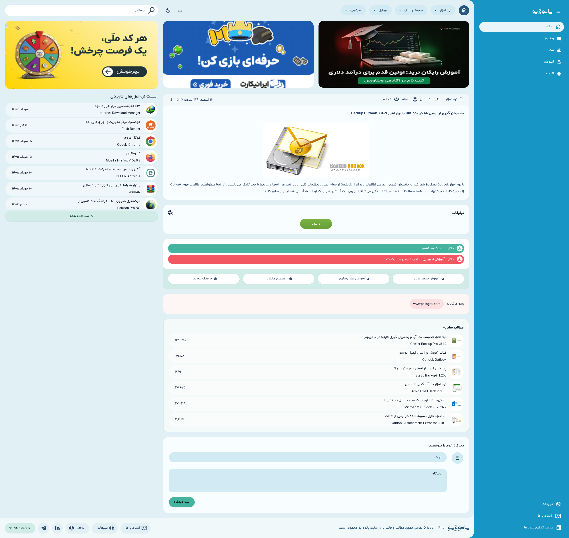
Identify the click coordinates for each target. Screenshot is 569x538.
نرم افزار (451, 99)
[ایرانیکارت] (238, 55)
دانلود (316, 223)
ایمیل (423, 99)
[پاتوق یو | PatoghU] (542, 11)
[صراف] (81, 55)
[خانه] (464, 10)
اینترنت (436, 99)
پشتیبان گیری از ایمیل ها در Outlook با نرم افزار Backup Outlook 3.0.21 (407, 113)
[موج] (394, 55)
